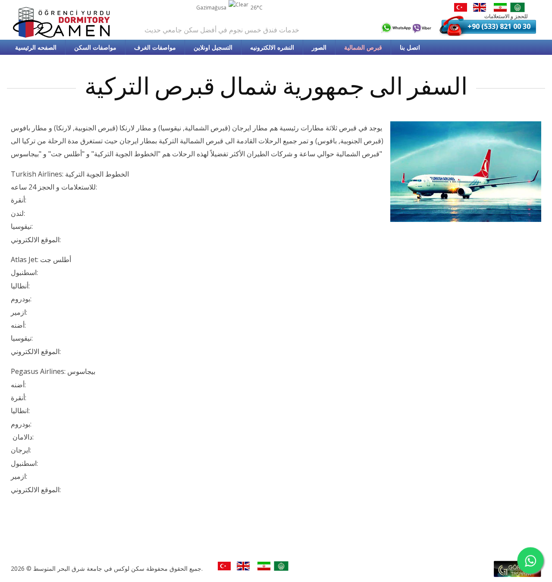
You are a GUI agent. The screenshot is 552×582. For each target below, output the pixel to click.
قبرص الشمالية (363, 47)
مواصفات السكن (95, 47)
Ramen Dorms (62, 22)
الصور (319, 47)
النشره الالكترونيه (272, 47)
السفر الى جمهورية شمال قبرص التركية (276, 86)
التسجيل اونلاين (213, 47)
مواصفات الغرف (155, 47)
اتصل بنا (410, 47)
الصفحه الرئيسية (35, 47)
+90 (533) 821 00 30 (498, 26)
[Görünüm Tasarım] (517, 574)
